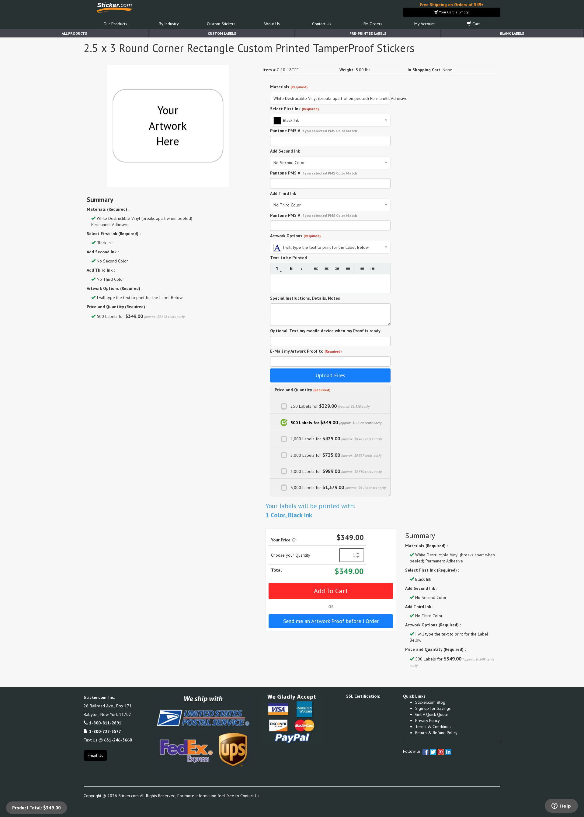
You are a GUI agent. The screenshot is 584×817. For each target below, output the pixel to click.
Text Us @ (108, 740)
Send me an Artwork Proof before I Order (331, 621)
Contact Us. (250, 795)
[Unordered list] (361, 268)
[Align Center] (326, 268)
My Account (424, 23)
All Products (74, 33)
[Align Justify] (347, 268)
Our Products (115, 23)
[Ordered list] (372, 268)
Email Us (95, 755)
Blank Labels (512, 33)
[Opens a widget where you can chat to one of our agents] (561, 806)
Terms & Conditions (433, 726)
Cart (475, 23)
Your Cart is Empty (453, 12)
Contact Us (321, 23)
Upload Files (330, 375)
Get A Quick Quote (431, 714)
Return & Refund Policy (436, 732)
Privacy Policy (427, 720)
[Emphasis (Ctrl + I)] (302, 268)
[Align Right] (337, 268)
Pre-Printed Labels (367, 33)
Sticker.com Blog (430, 702)
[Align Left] (316, 268)
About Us (271, 23)
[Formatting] (277, 268)
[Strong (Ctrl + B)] (291, 268)
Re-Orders (372, 23)
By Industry (169, 23)
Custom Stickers (221, 23)
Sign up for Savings (433, 708)
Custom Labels (222, 33)
